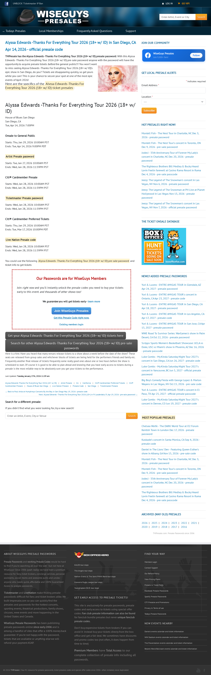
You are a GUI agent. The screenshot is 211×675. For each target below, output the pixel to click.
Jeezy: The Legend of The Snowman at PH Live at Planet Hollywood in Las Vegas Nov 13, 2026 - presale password (173, 193)
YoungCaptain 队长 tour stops (86, 588)
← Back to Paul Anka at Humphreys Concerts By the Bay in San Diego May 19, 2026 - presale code (46, 391)
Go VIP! (185, 3)
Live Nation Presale (60, 386)
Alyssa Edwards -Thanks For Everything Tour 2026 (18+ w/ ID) (31, 383)
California (87, 383)
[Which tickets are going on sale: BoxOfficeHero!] (91, 555)
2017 (174, 526)
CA (77, 383)
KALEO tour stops (81, 565)
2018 (164, 526)
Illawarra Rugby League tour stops (88, 582)
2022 (184, 522)
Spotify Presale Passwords (155, 596)
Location (147, 96)
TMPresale (15, 670)
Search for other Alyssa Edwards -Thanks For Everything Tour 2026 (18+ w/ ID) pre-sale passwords (71, 345)
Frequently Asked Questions (94, 31)
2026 (145, 522)
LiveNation (30, 592)
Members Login (151, 562)
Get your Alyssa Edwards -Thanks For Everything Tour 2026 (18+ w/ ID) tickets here (65, 335)
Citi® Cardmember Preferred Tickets (110, 383)
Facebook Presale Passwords (156, 591)
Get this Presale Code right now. (71, 317)
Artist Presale (66, 383)
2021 (194, 522)
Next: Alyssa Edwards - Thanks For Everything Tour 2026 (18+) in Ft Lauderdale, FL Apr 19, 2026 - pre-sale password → (88, 394)
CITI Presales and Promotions (157, 602)
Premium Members (86, 650)
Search (201, 17)
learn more (94, 301)
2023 (174, 522)
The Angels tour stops (83, 570)
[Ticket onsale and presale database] (164, 246)
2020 (145, 526)
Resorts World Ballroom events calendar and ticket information (171, 648)
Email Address (150, 85)
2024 (164, 522)
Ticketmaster (11, 592)
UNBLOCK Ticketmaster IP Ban (28, 3)
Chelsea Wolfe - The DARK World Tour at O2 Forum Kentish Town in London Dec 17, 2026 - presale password (170, 430)
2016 (184, 526)
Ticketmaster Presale (109, 386)
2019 (154, 526)
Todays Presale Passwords (155, 614)
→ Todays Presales (14, 31)
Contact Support (151, 567)
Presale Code (78, 386)
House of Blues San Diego (37, 386)
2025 (154, 522)
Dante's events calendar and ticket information (164, 631)
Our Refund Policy (152, 573)
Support (131, 31)
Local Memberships (51, 31)
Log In (169, 3)
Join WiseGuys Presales (71, 311)
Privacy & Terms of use (154, 608)
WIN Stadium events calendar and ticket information (166, 637)
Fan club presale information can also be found (108, 613)
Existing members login (71, 324)
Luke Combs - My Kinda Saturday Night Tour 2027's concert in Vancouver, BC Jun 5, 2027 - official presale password (171, 370)
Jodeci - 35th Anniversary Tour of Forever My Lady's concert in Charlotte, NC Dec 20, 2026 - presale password (170, 156)
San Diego (92, 386)
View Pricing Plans (152, 579)
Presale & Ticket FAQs (154, 585)
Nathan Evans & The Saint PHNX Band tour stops (95, 576)
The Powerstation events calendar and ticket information (168, 643)
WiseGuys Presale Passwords (20, 623)
